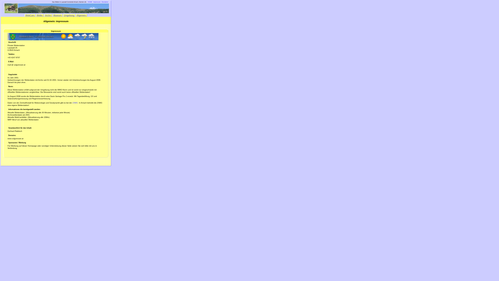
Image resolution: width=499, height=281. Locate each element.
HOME (90, 2)
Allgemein (81, 15)
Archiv (48, 15)
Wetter (40, 15)
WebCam (30, 15)
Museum (57, 15)
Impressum (96, 2)
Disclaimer (105, 2)
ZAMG (75, 103)
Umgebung (69, 15)
